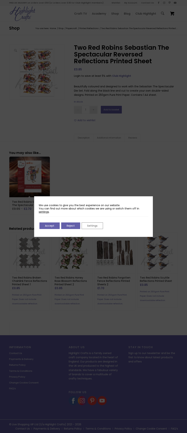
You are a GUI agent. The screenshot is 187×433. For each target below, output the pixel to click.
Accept (49, 226)
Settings (92, 226)
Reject (71, 226)
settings (44, 211)
